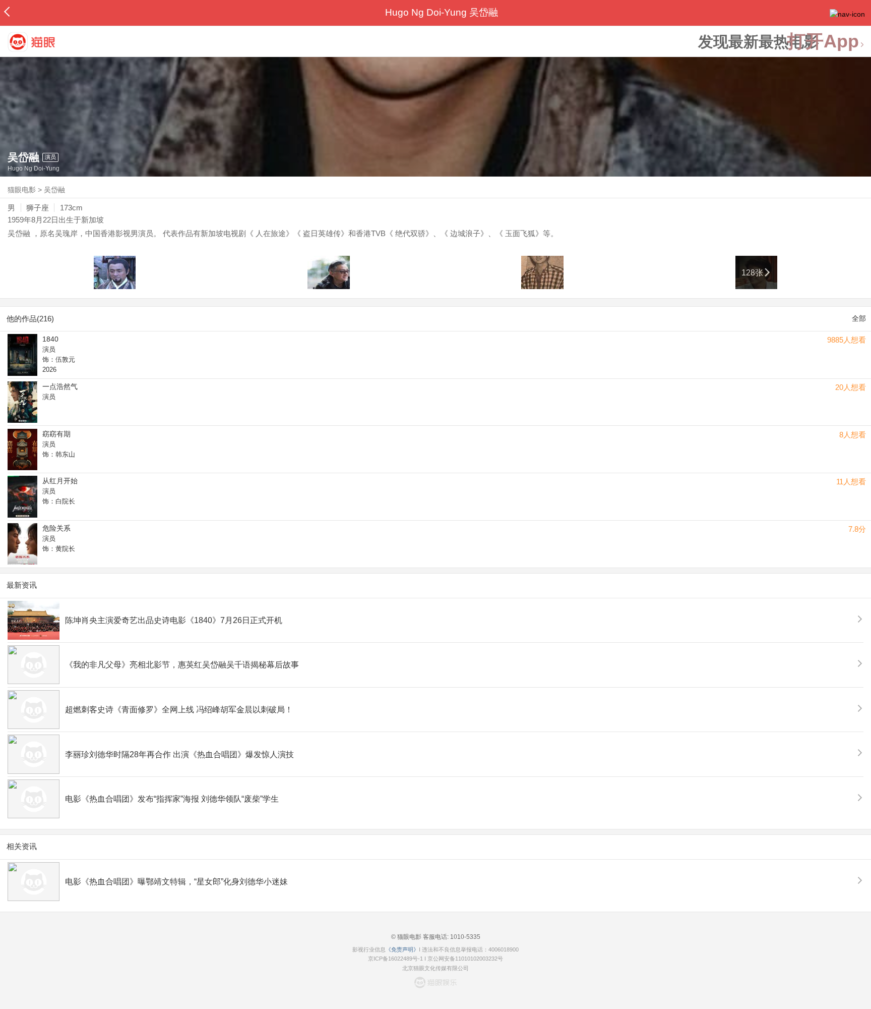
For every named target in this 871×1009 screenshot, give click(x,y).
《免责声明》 (402, 949)
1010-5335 (464, 936)
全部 (859, 318)
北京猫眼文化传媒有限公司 (435, 968)
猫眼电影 (22, 190)
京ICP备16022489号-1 (395, 959)
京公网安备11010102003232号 (465, 959)
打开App (823, 41)
